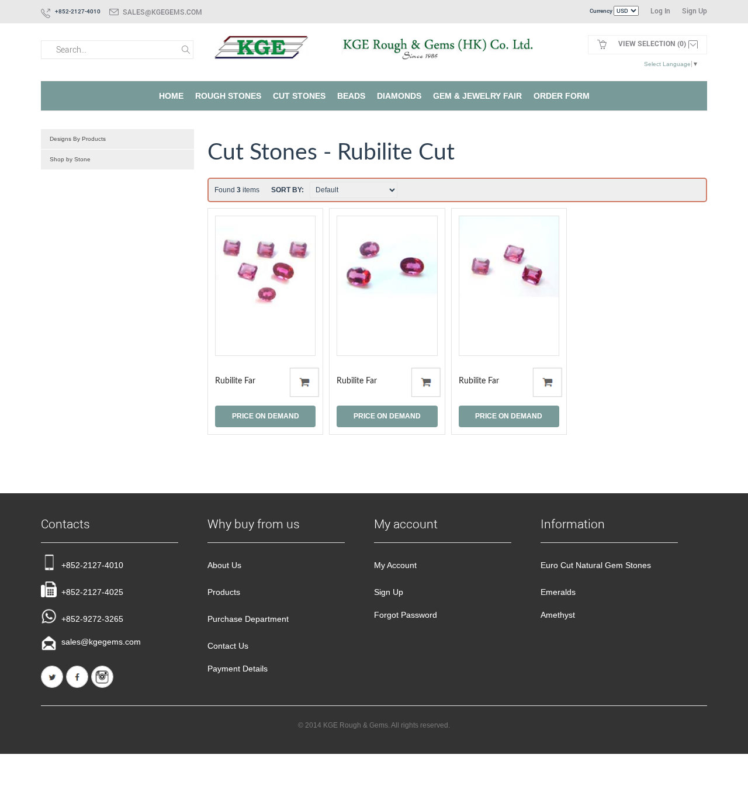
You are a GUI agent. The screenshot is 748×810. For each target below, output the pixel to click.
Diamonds (399, 96)
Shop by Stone (70, 159)
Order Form (562, 96)
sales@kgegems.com (162, 11)
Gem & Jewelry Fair (477, 96)
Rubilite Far (235, 381)
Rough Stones (228, 96)
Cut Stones (299, 96)
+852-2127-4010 (92, 565)
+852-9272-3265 (92, 619)
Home (171, 96)
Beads (351, 96)
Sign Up (694, 10)
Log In (660, 10)
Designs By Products (78, 139)
